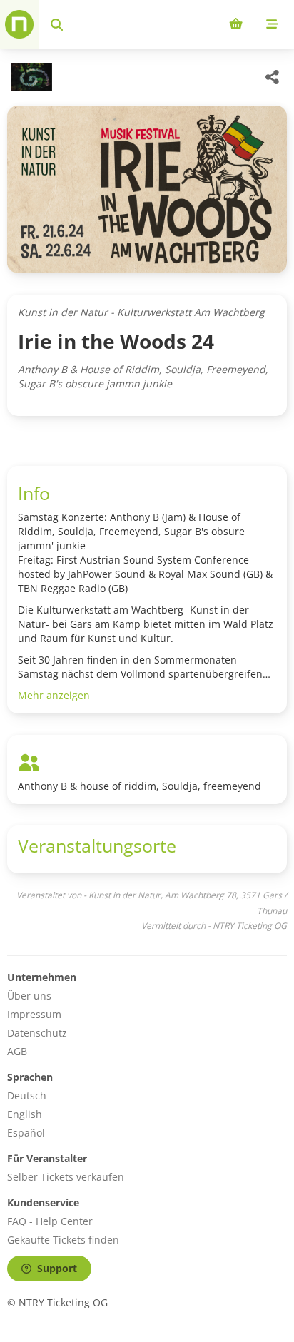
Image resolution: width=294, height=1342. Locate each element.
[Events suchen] (57, 24)
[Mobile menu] (272, 24)
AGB (17, 1051)
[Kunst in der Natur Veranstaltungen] (29, 77)
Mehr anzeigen (54, 695)
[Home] (19, 24)
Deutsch (26, 1095)
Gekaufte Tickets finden (63, 1239)
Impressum (34, 1014)
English (24, 1114)
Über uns (29, 995)
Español (26, 1132)
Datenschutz (37, 1032)
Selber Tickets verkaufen (65, 1177)
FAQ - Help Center (50, 1221)
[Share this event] (272, 77)
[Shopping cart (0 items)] (236, 24)
